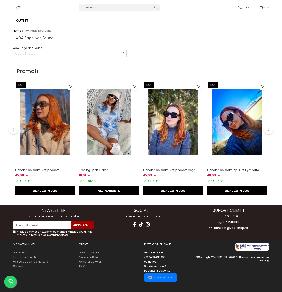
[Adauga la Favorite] (69, 86)
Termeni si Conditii (24, 257)
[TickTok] (141, 224)
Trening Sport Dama (93, 170)
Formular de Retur (90, 261)
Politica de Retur (89, 257)
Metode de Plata (89, 252)
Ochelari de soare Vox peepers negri (169, 170)
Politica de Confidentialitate (50, 235)
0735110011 (231, 222)
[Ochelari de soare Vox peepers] (45, 121)
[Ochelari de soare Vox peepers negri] (173, 121)
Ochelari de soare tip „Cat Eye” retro (233, 170)
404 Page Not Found (38, 31)
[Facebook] (134, 224)
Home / (18, 31)
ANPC (82, 266)
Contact (18, 266)
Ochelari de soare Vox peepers (37, 170)
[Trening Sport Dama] (109, 121)
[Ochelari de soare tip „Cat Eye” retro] (237, 121)
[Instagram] (147, 224)
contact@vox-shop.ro (230, 228)
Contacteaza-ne (163, 277)
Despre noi (19, 252)
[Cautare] (156, 7)
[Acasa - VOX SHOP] (33, 7)
